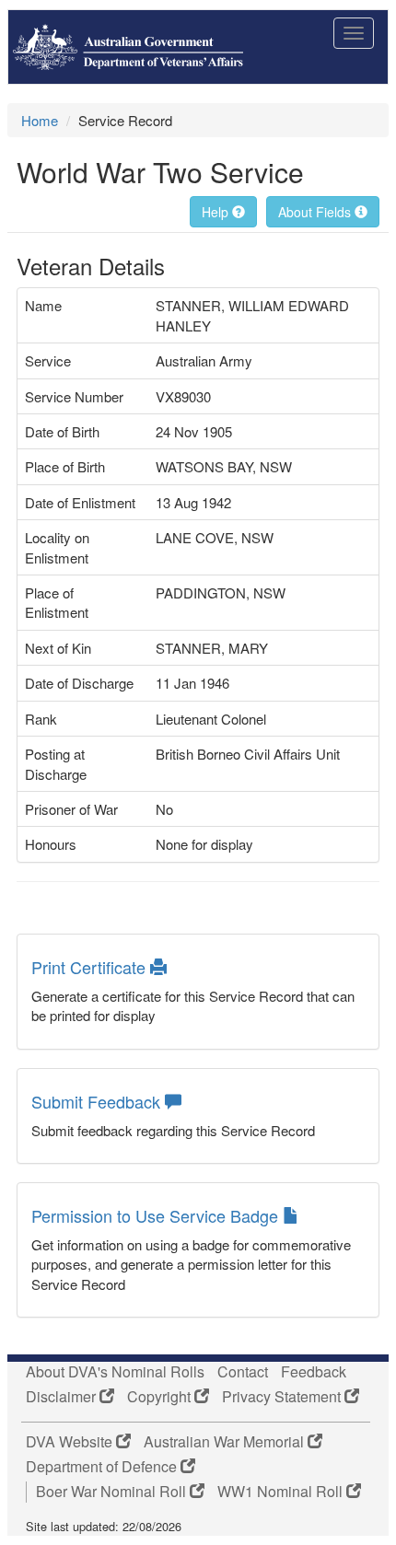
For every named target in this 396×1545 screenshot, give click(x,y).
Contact (242, 1372)
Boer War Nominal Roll (113, 1491)
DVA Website (71, 1442)
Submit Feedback (98, 1101)
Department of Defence (103, 1467)
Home (39, 120)
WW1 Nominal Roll (281, 1491)
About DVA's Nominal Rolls (115, 1372)
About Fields (316, 212)
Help (217, 212)
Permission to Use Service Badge (157, 1215)
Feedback (313, 1372)
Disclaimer (62, 1397)
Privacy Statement (283, 1397)
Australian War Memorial (226, 1442)
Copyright (160, 1397)
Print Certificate (90, 967)
